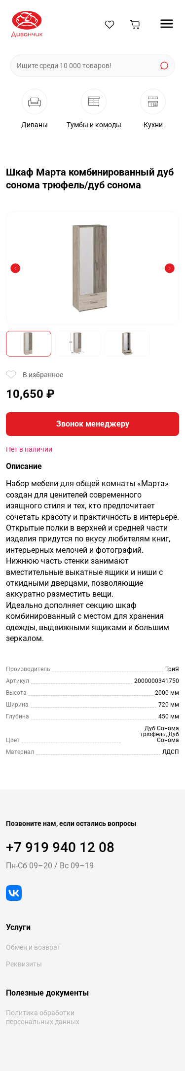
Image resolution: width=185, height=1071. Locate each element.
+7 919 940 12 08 (60, 847)
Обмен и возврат (33, 947)
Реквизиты (24, 964)
